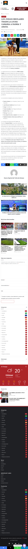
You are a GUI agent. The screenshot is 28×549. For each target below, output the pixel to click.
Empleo (3, 336)
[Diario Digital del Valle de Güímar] (5, 3)
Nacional (4, 330)
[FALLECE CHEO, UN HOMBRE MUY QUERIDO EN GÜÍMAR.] (4, 400)
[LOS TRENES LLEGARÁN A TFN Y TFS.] (4, 394)
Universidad (4, 334)
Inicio (3, 13)
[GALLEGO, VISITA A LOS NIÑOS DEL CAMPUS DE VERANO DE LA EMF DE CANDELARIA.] (7, 226)
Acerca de (3, 478)
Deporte (7, 13)
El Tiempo (4, 326)
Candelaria (4, 311)
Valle (3, 323)
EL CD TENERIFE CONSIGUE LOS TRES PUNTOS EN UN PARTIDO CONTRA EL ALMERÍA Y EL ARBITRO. (7, 249)
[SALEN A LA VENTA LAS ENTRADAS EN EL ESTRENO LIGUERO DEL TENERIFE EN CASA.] (21, 241)
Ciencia (3, 347)
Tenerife (3, 317)
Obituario (4, 349)
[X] (5, 35)
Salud (3, 351)
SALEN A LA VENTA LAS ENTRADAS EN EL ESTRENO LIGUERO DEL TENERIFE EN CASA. (20, 248)
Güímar (3, 313)
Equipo (2, 480)
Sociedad (4, 328)
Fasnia (3, 319)
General (3, 345)
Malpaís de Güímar (6, 353)
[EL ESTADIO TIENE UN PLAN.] (21, 226)
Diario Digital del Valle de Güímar (9, 29)
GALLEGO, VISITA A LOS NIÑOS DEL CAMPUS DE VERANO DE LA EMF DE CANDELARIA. (6, 232)
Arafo (3, 315)
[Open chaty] (24, 545)
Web (2, 290)
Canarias (4, 321)
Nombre (3, 279)
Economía (4, 343)
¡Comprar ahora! (4, 482)
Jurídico (3, 338)
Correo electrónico (5, 285)
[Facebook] (2, 35)
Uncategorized (5, 341)
